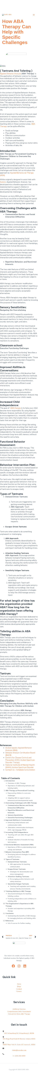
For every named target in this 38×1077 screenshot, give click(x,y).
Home (19, 984)
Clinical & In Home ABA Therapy (19, 1014)
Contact (19, 989)
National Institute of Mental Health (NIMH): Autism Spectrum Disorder (20, 766)
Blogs (19, 986)
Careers (19, 991)
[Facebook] (13, 966)
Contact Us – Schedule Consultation (20, 770)
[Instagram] (19, 966)
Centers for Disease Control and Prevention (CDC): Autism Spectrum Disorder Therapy (20, 760)
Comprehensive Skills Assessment (19, 1012)
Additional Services (19, 1009)
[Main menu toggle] (34, 15)
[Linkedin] (24, 966)
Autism (3, 182)
